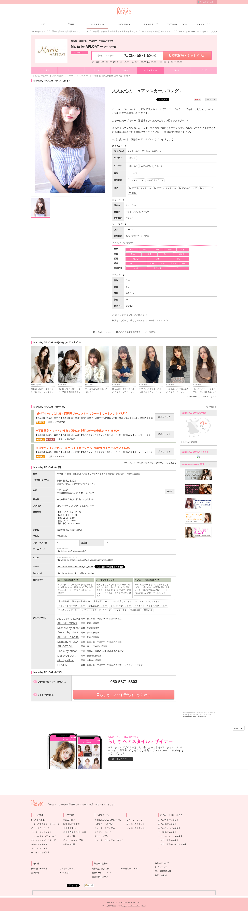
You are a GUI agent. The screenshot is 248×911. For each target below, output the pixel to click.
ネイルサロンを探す (167, 824)
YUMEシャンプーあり (69, 610)
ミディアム (110, 828)
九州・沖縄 (81, 832)
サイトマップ (160, 867)
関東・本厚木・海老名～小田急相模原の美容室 (102, 651)
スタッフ (124, 70)
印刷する (151, 332)
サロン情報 (44, 70)
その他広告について (130, 868)
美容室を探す (69, 820)
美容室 (71, 24)
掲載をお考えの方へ (101, 868)
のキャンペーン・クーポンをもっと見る (150, 463)
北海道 (66, 828)
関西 (72, 824)
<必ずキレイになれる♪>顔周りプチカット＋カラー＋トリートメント (81, 413)
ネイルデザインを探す (168, 820)
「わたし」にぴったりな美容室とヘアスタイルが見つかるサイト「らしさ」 (81, 804)
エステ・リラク (203, 24)
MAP (169, 491)
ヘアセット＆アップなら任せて (96, 610)
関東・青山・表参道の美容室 (94, 646)
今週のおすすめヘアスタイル (108, 820)
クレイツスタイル (39, 844)
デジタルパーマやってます (147, 601)
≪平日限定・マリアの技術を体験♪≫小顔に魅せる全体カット (77, 430)
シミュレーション (103, 332)
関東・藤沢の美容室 (90, 632)
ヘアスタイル (97, 24)
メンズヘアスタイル (135, 828)
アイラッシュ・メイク (177, 24)
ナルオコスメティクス (41, 832)
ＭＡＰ (177, 70)
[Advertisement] (124, 782)
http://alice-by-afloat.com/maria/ (71, 551)
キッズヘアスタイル (135, 824)
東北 (74, 828)
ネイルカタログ (150, 24)
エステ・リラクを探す (168, 840)
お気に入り (211, 99)
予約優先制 (64, 601)
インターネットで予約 (73, 840)
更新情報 (35, 872)
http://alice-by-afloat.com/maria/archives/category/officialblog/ (85, 560)
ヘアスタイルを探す (104, 824)
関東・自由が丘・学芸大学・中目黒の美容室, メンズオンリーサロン (112, 665)
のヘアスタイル (202, 397)
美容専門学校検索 (39, 868)
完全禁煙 (97, 601)
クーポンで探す (70, 836)
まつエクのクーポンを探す (170, 836)
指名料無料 (135, 610)
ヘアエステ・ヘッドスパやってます (150, 606)
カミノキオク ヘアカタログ (43, 836)
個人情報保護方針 (162, 871)
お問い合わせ (160, 875)
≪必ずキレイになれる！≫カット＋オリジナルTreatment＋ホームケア (83, 448)
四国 (72, 832)
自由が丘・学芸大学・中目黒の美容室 (123, 474)
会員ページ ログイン (101, 872)
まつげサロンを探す (167, 832)
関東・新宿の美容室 (90, 628)
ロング (108, 832)
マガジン (44, 24)
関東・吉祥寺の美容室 (91, 655)
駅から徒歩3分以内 (81, 601)
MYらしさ (64, 872)
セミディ (99, 832)
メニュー (71, 70)
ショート (99, 828)
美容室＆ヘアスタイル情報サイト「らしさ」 (124, 902)
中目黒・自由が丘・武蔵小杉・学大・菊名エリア (115, 31)
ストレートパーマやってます (72, 606)
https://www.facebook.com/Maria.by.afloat (75, 573)
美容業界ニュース (100, 876)
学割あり (148, 610)
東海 (78, 824)
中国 (65, 832)
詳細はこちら (164, 417)
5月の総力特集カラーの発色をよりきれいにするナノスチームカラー (45, 824)
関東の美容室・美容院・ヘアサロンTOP (70, 31)
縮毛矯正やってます (98, 606)
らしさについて (161, 863)
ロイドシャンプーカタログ (43, 840)
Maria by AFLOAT (95, 46)
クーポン (97, 70)
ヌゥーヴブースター (40, 848)
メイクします (120, 610)
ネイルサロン (124, 24)
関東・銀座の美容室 (90, 623)
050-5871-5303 (142, 55)
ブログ (203, 70)
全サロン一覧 (69, 844)
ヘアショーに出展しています (118, 601)
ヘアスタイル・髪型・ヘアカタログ (158, 31)
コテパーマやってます (121, 606)
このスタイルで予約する (129, 332)
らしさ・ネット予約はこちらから (124, 695)
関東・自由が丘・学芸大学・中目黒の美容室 (101, 618)
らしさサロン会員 (206, 2)
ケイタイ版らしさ (68, 868)
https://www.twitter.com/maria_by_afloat (75, 566)
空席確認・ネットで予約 (188, 55)
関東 (65, 824)
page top (238, 728)
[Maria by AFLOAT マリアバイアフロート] (51, 51)
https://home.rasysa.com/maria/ (194, 717)
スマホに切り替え (190, 442)
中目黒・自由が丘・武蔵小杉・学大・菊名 (84, 474)
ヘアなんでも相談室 (40, 852)
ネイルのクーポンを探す (169, 828)
